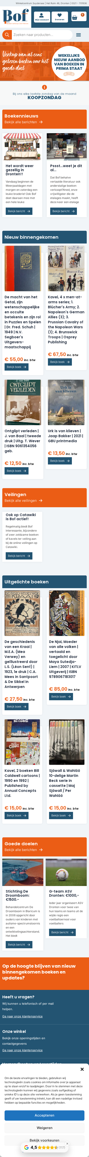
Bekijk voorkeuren (44, 1140)
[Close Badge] (67, 1143)
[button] (82, 1069)
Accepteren (44, 1115)
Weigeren (44, 1128)
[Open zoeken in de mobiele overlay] (37, 35)
